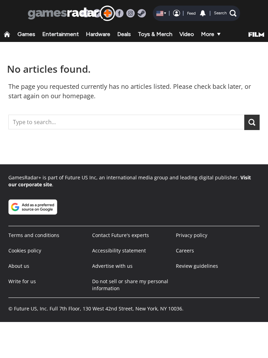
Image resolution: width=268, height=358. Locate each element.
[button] (225, 13)
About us (18, 266)
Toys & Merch (155, 34)
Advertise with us (112, 266)
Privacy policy (191, 235)
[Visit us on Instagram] (130, 13)
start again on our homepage (51, 96)
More (207, 34)
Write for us (22, 281)
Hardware (98, 34)
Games (26, 34)
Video (186, 34)
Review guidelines (197, 266)
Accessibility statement (119, 250)
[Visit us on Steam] (141, 13)
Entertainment (60, 34)
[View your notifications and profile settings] (203, 13)
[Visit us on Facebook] (119, 13)
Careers (185, 250)
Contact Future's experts (120, 235)
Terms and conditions (33, 235)
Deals (124, 34)
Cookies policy (24, 250)
